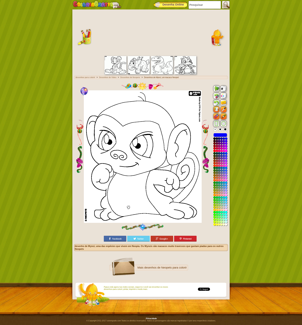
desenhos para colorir (85, 77)
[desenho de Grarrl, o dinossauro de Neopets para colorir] (162, 74)
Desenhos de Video (107, 77)
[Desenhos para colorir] (97, 4)
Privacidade (151, 318)
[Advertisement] (151, 32)
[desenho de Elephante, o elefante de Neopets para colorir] (139, 74)
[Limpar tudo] (216, 95)
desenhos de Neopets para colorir (165, 267)
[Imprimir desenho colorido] (223, 96)
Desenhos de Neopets (130, 77)
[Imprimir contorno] (223, 88)
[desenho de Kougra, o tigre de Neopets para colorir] (115, 74)
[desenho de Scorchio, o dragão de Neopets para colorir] (185, 74)
